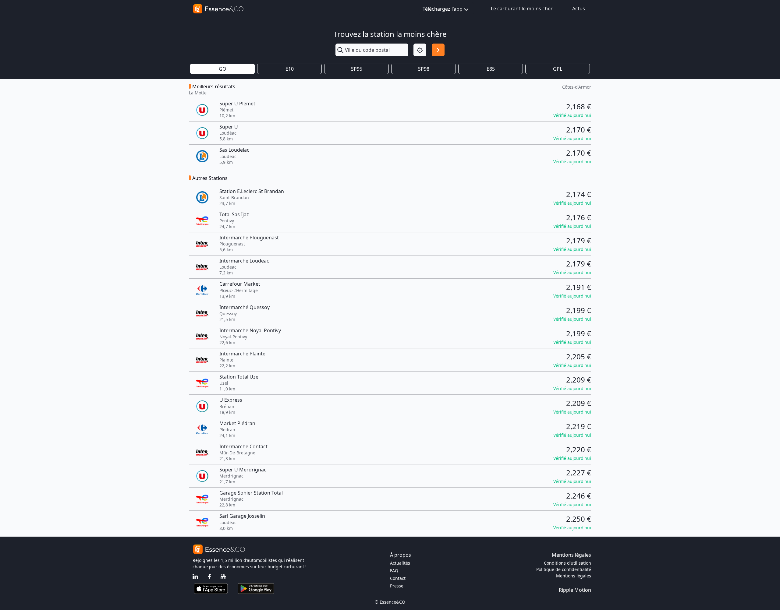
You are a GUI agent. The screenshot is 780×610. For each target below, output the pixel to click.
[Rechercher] (438, 50)
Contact (398, 578)
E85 (491, 68)
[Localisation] (419, 50)
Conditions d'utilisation (567, 563)
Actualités (400, 563)
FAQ (394, 570)
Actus (578, 8)
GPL (557, 68)
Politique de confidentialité (563, 569)
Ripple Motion (575, 590)
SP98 (423, 68)
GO (222, 68)
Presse (396, 586)
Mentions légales (573, 576)
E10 (289, 68)
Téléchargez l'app (443, 8)
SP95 (356, 68)
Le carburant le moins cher (522, 8)
